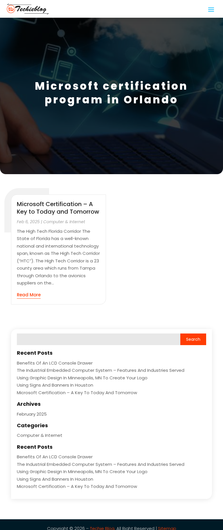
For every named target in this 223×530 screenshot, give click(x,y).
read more (29, 295)
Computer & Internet (64, 222)
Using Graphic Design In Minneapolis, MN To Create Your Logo (82, 378)
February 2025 (32, 414)
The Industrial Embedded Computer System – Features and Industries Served (100, 370)
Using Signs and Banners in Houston (55, 385)
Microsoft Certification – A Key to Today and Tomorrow (58, 208)
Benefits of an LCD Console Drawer (55, 363)
